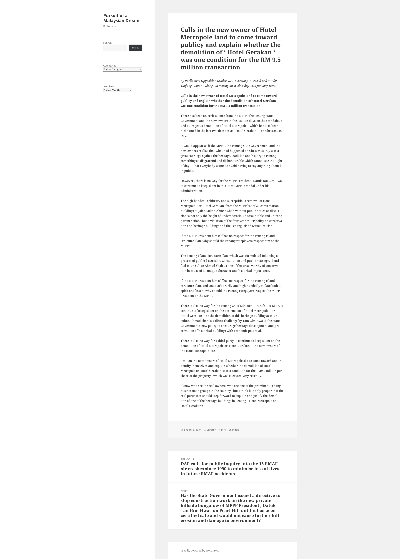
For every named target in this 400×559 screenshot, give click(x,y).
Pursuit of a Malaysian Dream (121, 18)
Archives (108, 86)
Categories (109, 65)
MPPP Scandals (230, 429)
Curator (211, 429)
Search (107, 42)
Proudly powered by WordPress (200, 550)
